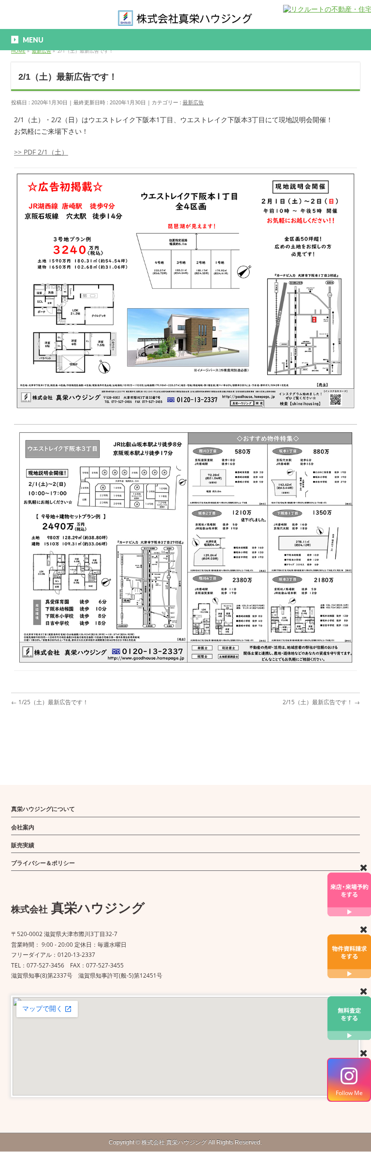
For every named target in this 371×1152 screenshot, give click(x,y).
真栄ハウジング (174, 1142)
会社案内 (22, 827)
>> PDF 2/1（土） (41, 151)
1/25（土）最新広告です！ (49, 702)
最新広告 (193, 102)
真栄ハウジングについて (43, 809)
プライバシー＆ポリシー (43, 863)
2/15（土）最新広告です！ (321, 702)
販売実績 (22, 845)
